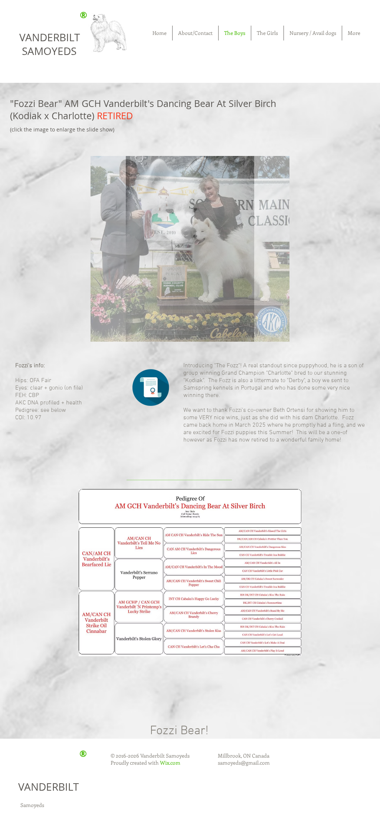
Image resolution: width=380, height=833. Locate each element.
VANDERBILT (48, 787)
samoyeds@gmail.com (244, 762)
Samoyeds (32, 804)
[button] (190, 249)
